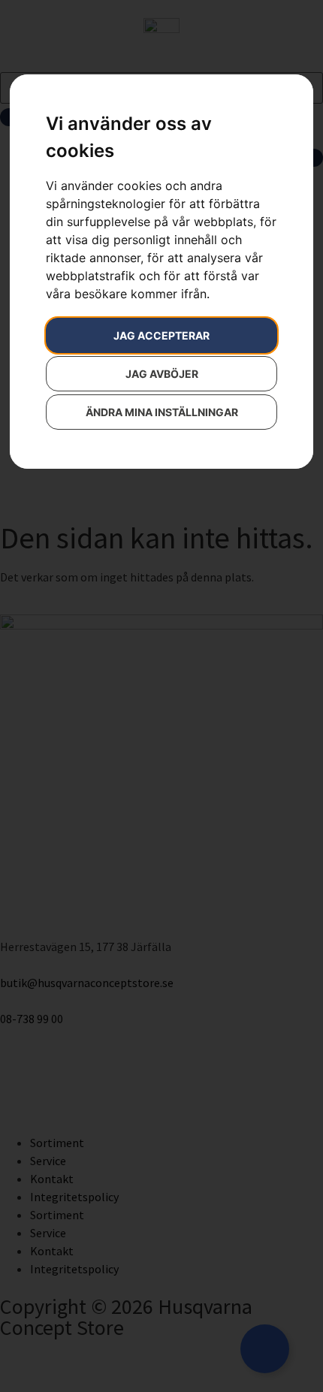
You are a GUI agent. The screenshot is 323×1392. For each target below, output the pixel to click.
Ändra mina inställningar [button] (162, 412)
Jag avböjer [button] (161, 373)
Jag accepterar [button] (161, 335)
